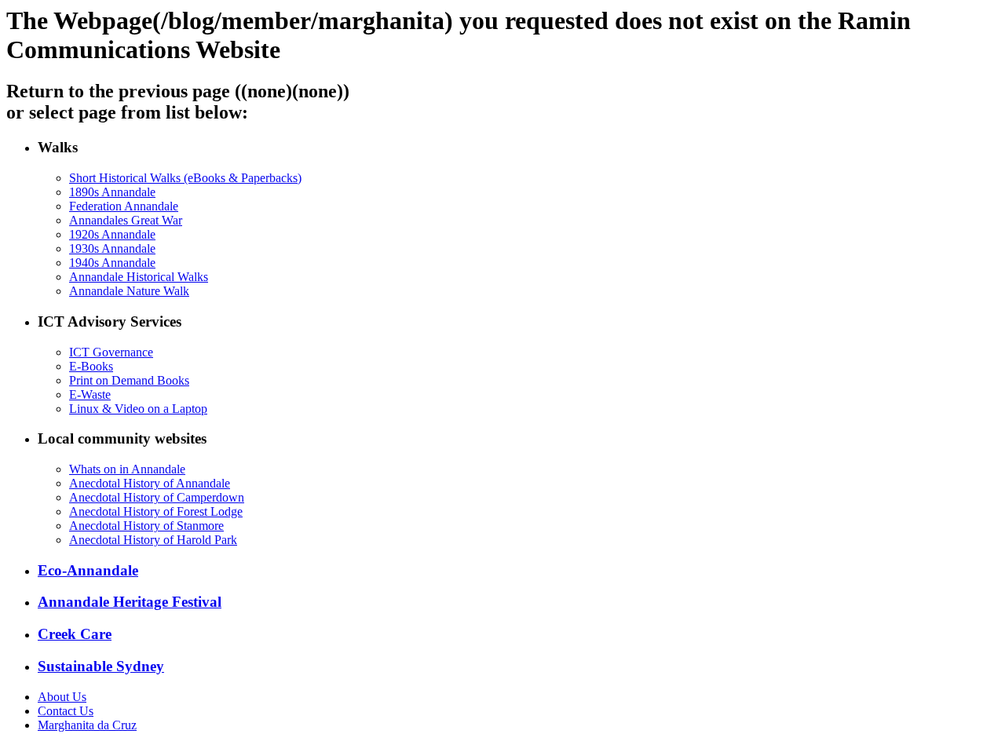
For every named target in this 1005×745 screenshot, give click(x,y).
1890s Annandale (112, 192)
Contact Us (65, 711)
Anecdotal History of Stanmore (146, 525)
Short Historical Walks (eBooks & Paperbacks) (185, 177)
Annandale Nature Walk (129, 291)
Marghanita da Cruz (87, 725)
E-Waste (90, 394)
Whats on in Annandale (127, 469)
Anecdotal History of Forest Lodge (156, 511)
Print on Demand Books (129, 380)
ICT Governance (111, 352)
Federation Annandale (123, 206)
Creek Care (74, 634)
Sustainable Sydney (101, 666)
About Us (62, 696)
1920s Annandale (112, 234)
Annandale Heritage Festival (129, 601)
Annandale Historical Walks (138, 276)
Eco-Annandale (88, 570)
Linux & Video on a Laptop (138, 408)
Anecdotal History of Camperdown (156, 497)
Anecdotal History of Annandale (149, 483)
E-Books (91, 366)
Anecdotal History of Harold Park (153, 539)
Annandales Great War (125, 220)
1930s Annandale (112, 248)
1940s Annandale (112, 262)
